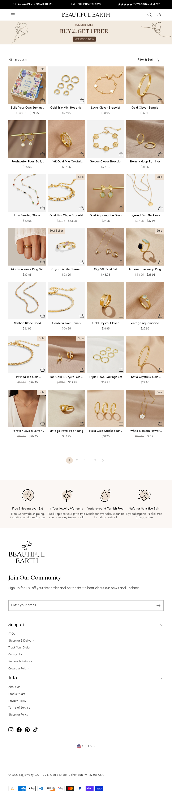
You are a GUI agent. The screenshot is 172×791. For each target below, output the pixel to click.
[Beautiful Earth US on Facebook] (19, 730)
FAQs (11, 634)
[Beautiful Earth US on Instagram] (10, 730)
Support (16, 625)
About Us (14, 687)
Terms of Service (19, 708)
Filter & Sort (145, 59)
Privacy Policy (17, 701)
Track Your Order (19, 647)
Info (12, 678)
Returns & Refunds (20, 661)
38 (95, 460)
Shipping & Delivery (21, 640)
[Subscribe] (158, 605)
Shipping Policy (18, 714)
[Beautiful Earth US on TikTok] (35, 730)
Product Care (17, 694)
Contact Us (15, 654)
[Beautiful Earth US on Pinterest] (27, 730)
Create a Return (18, 668)
